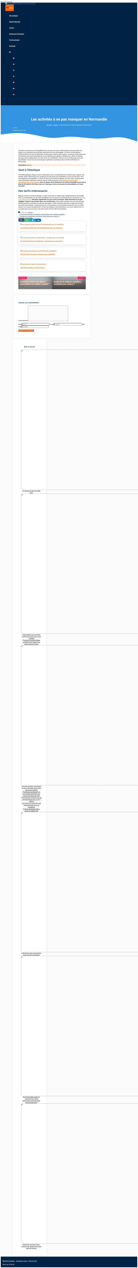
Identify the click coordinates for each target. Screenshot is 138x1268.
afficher (29, 165)
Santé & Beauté (14, 22)
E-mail (52, 324)
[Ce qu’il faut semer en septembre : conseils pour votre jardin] (42, 238)
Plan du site (33, 1261)
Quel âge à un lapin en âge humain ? (32, 267)
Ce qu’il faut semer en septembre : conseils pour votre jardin (41, 241)
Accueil (49, 125)
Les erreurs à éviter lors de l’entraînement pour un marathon (41, 228)
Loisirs (11, 28)
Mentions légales (9, 1261)
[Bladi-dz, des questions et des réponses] (20, 3)
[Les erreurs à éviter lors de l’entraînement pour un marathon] (42, 224)
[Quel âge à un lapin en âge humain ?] (33, 264)
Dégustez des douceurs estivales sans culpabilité (37, 254)
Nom (20, 324)
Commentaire (23, 320)
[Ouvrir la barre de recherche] (6, 102)
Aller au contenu (6, 2)
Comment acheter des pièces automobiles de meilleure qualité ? (42, 214)
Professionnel (14, 40)
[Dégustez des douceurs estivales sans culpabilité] (38, 251)
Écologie (12, 46)
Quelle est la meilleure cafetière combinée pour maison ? (40, 216)
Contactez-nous (21, 1261)
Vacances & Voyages (16, 34)
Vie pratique (13, 16)
